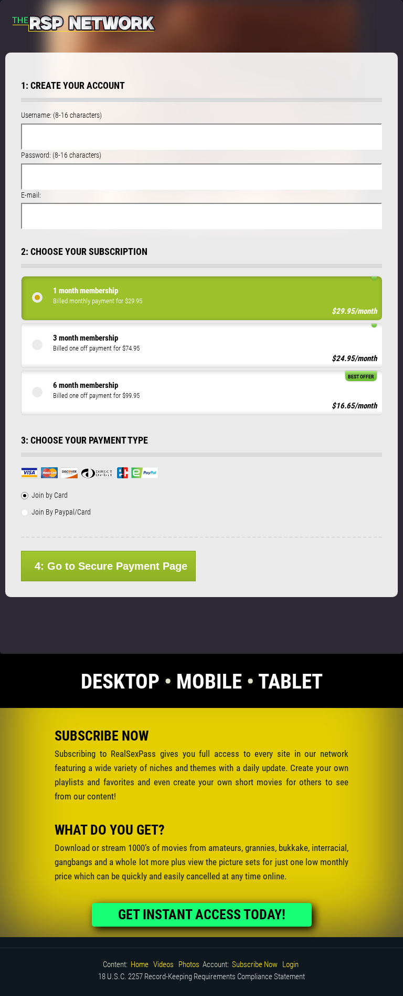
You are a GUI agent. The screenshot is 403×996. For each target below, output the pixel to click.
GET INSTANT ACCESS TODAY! (201, 914)
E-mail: (31, 195)
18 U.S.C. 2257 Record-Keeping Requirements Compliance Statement (201, 976)
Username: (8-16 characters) (61, 115)
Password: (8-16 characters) (61, 155)
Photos (188, 964)
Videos (163, 964)
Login (290, 964)
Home (140, 964)
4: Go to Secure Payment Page (111, 566)
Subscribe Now (255, 964)
